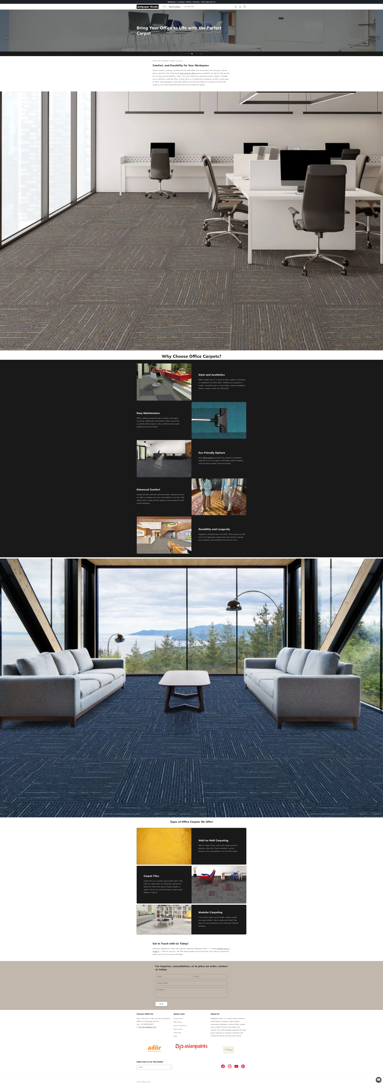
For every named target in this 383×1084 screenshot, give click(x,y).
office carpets (208, 458)
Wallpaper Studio (146, 1082)
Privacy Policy (178, 1019)
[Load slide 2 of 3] (189, 53)
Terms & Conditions (180, 1026)
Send (161, 1004)
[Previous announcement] (137, 2)
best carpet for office (188, 73)
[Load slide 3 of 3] (192, 53)
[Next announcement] (245, 2)
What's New (177, 1033)
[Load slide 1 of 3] (186, 53)
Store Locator (178, 1029)
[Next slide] (197, 54)
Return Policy (178, 1022)
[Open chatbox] (378, 1080)
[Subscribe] (170, 1067)
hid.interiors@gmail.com (147, 1027)
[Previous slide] (181, 54)
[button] (175, 6)
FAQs (175, 1036)
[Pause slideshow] (202, 54)
